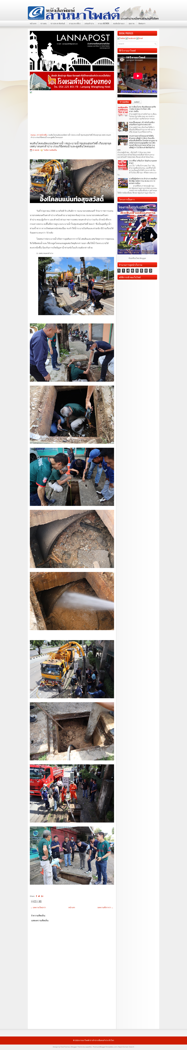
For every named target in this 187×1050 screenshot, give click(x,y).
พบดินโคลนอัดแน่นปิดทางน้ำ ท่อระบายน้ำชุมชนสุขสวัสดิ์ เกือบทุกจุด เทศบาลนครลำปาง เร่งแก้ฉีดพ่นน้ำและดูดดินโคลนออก (70, 145)
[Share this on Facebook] (36, 896)
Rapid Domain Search (126, 1047)
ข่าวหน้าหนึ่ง (42, 135)
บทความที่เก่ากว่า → (105, 907)
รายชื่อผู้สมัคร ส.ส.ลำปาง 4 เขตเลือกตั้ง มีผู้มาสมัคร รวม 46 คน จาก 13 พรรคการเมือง (143, 181)
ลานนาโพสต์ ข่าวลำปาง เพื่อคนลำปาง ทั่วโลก (96, 1040)
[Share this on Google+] (42, 896)
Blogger (143, 258)
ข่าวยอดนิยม (124, 102)
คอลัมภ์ (136, 102)
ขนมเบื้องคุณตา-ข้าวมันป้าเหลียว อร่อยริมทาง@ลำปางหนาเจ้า (142, 123)
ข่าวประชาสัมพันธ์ (58, 23)
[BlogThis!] (35, 901)
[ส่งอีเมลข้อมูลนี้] (32, 901)
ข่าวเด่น (44, 23)
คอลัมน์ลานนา (119, 23)
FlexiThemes (65, 1047)
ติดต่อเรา (142, 23)
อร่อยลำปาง (89, 23)
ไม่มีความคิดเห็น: (50, 150)
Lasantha (88, 1047)
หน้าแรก (33, 23)
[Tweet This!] (39, 896)
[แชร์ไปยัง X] (37, 901)
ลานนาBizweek (103, 23)
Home (33, 135)
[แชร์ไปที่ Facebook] (40, 901)
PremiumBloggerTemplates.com (105, 1047)
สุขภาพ (131, 23)
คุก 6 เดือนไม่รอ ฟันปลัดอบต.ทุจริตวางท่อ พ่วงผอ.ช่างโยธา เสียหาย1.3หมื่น (142, 109)
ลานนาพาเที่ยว (74, 23)
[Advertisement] (72, 113)
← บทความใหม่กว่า (38, 907)
